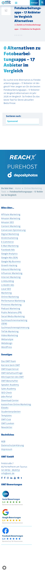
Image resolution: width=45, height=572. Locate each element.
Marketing (6, 292)
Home (18, 188)
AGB (3, 441)
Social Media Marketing (13, 316)
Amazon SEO (7, 222)
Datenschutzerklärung (12, 445)
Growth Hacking (9, 265)
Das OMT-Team (8, 361)
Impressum (6, 449)
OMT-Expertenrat (10, 369)
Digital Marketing (10, 234)
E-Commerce (7, 242)
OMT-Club (6, 419)
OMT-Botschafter (9, 380)
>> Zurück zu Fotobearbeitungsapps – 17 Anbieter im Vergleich (27, 27)
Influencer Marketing (11, 273)
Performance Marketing (13, 300)
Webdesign (6, 343)
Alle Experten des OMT (12, 377)
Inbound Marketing (11, 269)
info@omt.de (7, 473)
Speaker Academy (10, 384)
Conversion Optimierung (13, 230)
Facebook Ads (8, 249)
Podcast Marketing (10, 308)
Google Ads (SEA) (9, 257)
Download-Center (10, 400)
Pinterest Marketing (11, 304)
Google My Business (11, 261)
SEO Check (6, 392)
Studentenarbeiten (11, 411)
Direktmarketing (9, 238)
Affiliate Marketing (10, 214)
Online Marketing (10, 296)
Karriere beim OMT (10, 365)
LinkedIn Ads (7, 285)
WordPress (6, 347)
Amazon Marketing (10, 218)
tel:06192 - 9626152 (10, 470)
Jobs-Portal (6, 396)
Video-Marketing (9, 335)
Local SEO (6, 289)
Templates (6, 415)
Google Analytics (9, 253)
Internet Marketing (11, 277)
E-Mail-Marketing (9, 245)
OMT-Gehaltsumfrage (12, 373)
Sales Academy (8, 388)
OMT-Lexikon (7, 423)
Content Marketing (10, 226)
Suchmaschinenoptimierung (15, 327)
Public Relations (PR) (11, 312)
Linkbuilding (7, 281)
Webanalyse (7, 339)
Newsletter (6, 427)
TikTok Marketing (9, 331)
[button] (4, 567)
